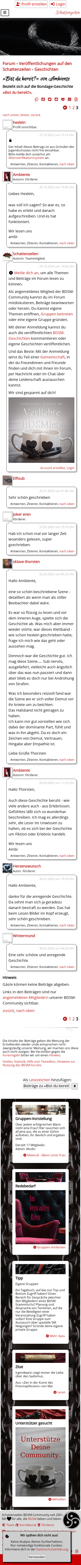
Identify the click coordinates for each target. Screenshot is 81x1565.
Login (60, 4)
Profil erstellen (34, 4)
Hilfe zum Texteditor (41, 1061)
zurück (35, 115)
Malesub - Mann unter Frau (46, 1155)
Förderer (47, 1525)
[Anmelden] (41, 461)
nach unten (11, 115)
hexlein (19, 122)
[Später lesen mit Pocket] (62, 99)
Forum (9, 63)
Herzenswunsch (27, 866)
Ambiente (21, 174)
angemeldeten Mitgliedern (25, 997)
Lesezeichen (39, 1079)
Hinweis (54, 1055)
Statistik (19, 1061)
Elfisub (19, 478)
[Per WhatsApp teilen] (69, 99)
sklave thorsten (26, 561)
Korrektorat (27, 1525)
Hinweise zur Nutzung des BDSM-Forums (39, 1063)
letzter (24, 115)
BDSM (32, 1519)
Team (10, 1525)
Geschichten (46, 69)
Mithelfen (59, 1499)
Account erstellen (52, 468)
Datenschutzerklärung (52, 1549)
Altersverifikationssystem (26, 158)
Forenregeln (11, 1055)
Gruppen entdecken (51, 1247)
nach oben (66, 164)
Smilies (8, 1061)
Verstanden (36, 1557)
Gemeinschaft (52, 357)
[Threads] (76, 1551)
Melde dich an (26, 272)
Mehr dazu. (58, 1336)
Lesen (61, 1392)
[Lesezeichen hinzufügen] (74, 1086)
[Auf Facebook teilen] (42, 99)
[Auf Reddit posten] (56, 99)
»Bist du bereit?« (17, 92)
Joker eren (22, 514)
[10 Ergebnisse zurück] (65, 107)
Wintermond (24, 935)
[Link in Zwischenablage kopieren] (36, 99)
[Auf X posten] (49, 99)
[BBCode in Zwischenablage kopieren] (75, 99)
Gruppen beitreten (57, 313)
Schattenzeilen (68, 13)
